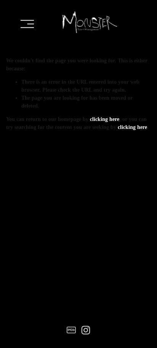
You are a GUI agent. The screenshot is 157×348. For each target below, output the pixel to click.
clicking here (104, 119)
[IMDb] (71, 330)
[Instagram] (85, 330)
